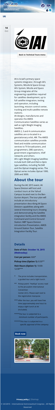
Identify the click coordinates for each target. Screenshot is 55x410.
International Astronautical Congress (28, 404)
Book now (20, 333)
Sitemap (35, 399)
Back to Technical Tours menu (32, 54)
